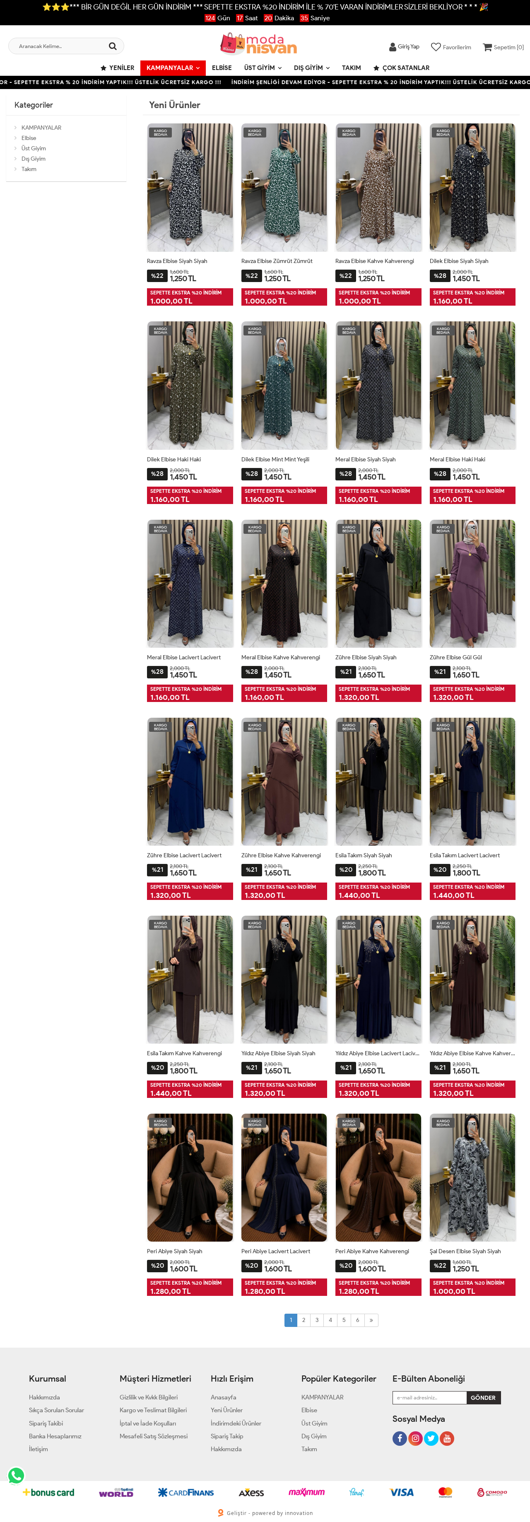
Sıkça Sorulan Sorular (56, 1410)
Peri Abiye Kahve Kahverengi (372, 1251)
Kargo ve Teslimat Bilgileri (153, 1410)
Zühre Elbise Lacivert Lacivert (184, 855)
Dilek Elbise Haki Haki (174, 459)
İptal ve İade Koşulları (148, 1423)
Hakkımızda (44, 1397)
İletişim (38, 1449)
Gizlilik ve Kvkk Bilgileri (149, 1397)
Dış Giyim (308, 68)
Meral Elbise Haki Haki (457, 459)
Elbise (222, 68)
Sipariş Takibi (46, 1423)
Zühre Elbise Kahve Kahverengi (281, 855)
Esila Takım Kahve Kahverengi (184, 1053)
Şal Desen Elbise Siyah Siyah (465, 1251)
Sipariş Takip (227, 1436)
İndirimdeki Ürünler (236, 1423)
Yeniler (121, 68)
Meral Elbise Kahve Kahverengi (280, 657)
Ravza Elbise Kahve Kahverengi (374, 261)
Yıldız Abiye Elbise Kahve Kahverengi (473, 1053)
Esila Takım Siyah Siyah (363, 855)
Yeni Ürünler (227, 1410)
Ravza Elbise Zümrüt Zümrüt (277, 261)
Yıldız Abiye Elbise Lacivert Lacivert (378, 1053)
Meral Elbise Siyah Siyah (365, 459)
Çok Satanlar (405, 68)
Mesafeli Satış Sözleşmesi (154, 1436)
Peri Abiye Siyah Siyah (174, 1251)
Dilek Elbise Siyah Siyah (459, 261)
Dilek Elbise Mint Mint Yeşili (275, 459)
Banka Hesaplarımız (55, 1436)
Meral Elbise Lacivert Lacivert (184, 657)
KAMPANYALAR (170, 68)
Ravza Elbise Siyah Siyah (177, 261)
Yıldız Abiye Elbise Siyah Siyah (278, 1053)
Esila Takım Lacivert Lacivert (465, 855)
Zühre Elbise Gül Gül (456, 657)
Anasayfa (223, 1397)
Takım (351, 68)
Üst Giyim (259, 68)
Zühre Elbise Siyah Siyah (366, 657)
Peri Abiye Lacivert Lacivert (275, 1251)
